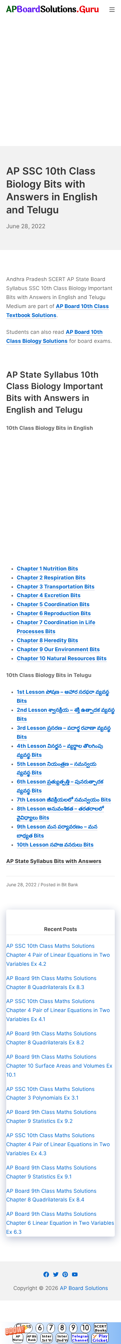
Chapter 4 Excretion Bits (49, 595)
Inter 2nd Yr (62, 1338)
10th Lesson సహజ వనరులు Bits (55, 845)
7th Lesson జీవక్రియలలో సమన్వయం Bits (64, 800)
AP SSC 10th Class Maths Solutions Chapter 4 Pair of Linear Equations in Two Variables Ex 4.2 (58, 955)
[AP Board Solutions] (52, 9)
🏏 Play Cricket (100, 1338)
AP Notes (18, 1338)
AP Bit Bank (32, 1338)
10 (85, 1328)
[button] (60, 1333)
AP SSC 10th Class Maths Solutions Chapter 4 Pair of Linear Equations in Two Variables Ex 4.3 (58, 1144)
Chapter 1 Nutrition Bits (47, 568)
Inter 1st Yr (47, 1338)
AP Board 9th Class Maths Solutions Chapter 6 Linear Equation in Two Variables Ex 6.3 (60, 1223)
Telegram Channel (80, 1338)
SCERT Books (100, 1328)
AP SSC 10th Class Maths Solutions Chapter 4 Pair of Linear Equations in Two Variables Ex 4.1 (58, 1010)
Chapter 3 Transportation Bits (56, 586)
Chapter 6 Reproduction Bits (54, 613)
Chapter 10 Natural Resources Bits (62, 658)
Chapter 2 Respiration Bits (51, 577)
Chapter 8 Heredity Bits (47, 640)
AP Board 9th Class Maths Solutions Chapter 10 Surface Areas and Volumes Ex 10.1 (59, 1066)
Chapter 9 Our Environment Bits (58, 649)
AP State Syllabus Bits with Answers (53, 861)
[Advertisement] (60, 82)
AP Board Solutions (84, 1288)
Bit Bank (69, 884)
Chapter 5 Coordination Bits (53, 604)
